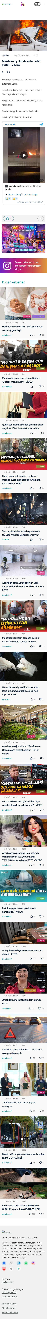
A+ (8, 72)
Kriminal (6, 700)
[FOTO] (23, 560)
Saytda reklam (9, 1303)
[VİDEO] (23, 356)
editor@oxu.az (9, 1292)
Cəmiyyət (7, 335)
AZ (36, 4)
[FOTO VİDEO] (23, 722)
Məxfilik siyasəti (10, 1312)
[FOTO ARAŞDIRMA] (23, 303)
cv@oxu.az (7, 1282)
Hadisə (5, 540)
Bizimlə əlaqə (8, 1308)
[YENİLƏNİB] (23, 830)
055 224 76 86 (9, 1296)
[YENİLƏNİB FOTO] (23, 978)
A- (3, 72)
